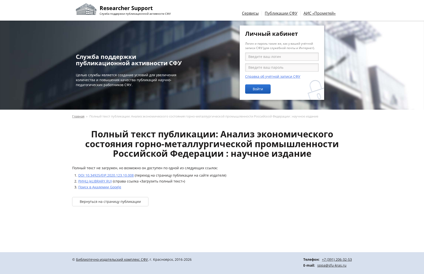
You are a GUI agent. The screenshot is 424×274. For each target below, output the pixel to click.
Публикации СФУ (281, 13)
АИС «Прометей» (320, 13)
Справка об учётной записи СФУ (272, 76)
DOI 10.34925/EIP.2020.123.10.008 (106, 175)
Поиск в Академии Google (99, 187)
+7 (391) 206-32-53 (337, 259)
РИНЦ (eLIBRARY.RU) (95, 181)
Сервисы (250, 13)
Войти (258, 89)
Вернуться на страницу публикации (110, 201)
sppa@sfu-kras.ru (331, 265)
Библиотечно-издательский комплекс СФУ (112, 259)
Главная (78, 116)
